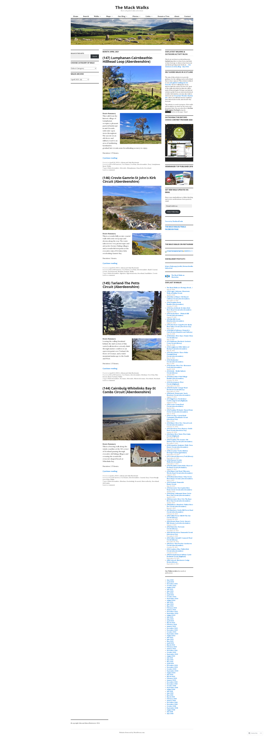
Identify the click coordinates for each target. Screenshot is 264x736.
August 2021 (171, 656)
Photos (135, 16)
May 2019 (170, 695)
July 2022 (170, 637)
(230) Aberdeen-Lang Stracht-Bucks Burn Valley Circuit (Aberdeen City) (179, 325)
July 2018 (170, 712)
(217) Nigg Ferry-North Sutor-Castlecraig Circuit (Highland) (177, 400)
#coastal (138, 481)
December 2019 (172, 682)
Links (148, 16)
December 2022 (172, 628)
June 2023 (170, 619)
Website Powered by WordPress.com (131, 732)
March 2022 (171, 645)
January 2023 (171, 626)
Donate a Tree (163, 16)
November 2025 (172, 584)
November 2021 (172, 650)
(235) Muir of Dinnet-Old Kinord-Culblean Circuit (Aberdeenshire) (178, 298)
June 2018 (170, 713)
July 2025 (170, 589)
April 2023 (170, 621)
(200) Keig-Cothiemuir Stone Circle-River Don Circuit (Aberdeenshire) (179, 494)
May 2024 (170, 606)
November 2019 (172, 684)
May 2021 (170, 662)
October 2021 (171, 652)
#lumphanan (131, 168)
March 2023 (171, 623)
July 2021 (170, 658)
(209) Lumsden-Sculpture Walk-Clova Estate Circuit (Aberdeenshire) (180, 446)
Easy (149, 164)
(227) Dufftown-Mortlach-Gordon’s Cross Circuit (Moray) (179, 342)
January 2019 (171, 700)
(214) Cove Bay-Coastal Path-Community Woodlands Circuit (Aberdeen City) (177, 417)
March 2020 (171, 676)
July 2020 (170, 675)
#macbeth (140, 168)
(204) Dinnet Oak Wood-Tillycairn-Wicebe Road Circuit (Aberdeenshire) (179, 472)
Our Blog (121, 16)
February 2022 (172, 647)
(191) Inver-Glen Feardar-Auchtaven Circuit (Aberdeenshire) (179, 544)
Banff (149, 270)
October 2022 (171, 632)
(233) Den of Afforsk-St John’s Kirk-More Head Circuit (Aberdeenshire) (179, 309)
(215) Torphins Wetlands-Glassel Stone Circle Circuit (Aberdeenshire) (180, 411)
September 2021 (172, 654)
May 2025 (170, 593)
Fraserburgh (154, 478)
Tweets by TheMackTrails (174, 221)
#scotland (147, 168)
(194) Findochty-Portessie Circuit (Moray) (175, 528)
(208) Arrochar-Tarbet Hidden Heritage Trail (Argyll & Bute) (177, 452)
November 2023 (172, 611)
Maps (108, 16)
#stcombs (106, 483)
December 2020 (172, 665)
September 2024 (172, 598)
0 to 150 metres (114, 478)
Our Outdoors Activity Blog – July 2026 (178, 66)
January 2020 (171, 680)
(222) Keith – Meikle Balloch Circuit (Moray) (176, 372)
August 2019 (171, 689)
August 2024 (171, 600)
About (176, 16)
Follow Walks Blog (172, 212)
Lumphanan (156, 164)
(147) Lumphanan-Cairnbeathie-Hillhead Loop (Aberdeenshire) (128, 60)
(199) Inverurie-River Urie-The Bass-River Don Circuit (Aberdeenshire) (179, 500)
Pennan (126, 271)
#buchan (123, 481)
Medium (121, 271)
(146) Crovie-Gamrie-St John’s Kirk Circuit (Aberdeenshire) (129, 179)
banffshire (148, 273)
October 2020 (171, 669)
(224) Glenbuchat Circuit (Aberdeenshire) (175, 361)
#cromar (123, 378)
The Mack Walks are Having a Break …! (180, 288)
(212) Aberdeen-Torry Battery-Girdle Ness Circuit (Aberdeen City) (179, 429)
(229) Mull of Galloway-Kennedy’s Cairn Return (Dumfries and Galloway (179, 331)
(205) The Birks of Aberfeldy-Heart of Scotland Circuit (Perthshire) (179, 466)
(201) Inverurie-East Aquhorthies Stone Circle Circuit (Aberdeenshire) (179, 489)
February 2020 (172, 678)
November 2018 (172, 704)
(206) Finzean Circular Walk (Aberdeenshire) (174, 461)
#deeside (123, 168)
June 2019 (170, 693)
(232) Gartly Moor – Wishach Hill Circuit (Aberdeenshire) (178, 314)
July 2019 (170, 691)
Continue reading (110, 158)
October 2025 (171, 585)
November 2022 (172, 630)
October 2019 (171, 686)
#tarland (157, 378)
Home (75, 16)
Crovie (105, 271)
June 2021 (170, 660)
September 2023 (172, 613)
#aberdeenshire (113, 168)
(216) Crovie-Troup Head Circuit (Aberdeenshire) (175, 405)
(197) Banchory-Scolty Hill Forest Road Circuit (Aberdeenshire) (180, 511)
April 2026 (170, 582)
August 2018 (171, 710)
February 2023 (172, 624)
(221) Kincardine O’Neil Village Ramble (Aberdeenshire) (177, 377)
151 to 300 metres (115, 164)
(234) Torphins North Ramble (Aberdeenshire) (175, 303)
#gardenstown (131, 273)
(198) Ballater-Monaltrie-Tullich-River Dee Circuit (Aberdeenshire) (180, 505)
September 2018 (172, 708)
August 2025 (171, 587)
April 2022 (170, 643)
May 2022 (170, 641)
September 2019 (172, 687)
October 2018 (171, 706)
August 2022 (171, 636)
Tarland (115, 377)
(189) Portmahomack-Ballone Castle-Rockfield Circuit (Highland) (179, 555)
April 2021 (170, 663)
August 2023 (171, 615)
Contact (187, 16)
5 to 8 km (133, 164)
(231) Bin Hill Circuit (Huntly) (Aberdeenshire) (175, 320)
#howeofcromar (139, 378)
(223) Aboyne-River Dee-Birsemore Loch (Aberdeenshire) (179, 366)
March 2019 (171, 697)
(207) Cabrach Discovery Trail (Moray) (180, 456)
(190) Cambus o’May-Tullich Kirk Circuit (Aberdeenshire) (178, 550)
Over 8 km (151, 375)
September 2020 (172, 671)
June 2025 (170, 591)
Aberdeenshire (142, 164)
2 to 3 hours (126, 164)
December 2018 (172, 702)
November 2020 (172, 667)
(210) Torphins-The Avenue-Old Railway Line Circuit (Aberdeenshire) (179, 440)
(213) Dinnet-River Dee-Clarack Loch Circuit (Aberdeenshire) (179, 424)
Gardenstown (112, 271)
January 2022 (171, 649)
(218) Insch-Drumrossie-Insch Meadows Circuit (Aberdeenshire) (178, 394)
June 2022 (170, 639)
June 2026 (170, 580)
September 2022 (172, 634)
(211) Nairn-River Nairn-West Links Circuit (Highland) (178, 435)
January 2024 (171, 610)
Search (86, 16)
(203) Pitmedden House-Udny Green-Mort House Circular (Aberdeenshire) (180, 478)
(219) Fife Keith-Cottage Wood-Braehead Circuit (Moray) (177, 389)
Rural (104, 166)
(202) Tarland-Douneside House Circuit (175, 483)
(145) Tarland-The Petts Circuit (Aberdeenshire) (121, 285)
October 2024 (171, 597)
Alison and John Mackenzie (130, 162)
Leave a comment (109, 170)
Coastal (154, 270)
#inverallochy (146, 481)
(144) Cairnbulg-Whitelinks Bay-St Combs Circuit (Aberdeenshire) (129, 390)
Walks (96, 16)
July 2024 (170, 602)
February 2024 (172, 608)
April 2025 (170, 595)
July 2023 (170, 617)
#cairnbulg (130, 481)
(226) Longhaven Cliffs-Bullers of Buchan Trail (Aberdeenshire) (178, 348)
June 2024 (170, 604)
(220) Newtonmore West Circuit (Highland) (175, 383)
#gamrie (123, 273)
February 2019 (172, 699)
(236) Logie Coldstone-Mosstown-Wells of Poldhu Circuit (178, 292)
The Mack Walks (132, 7)
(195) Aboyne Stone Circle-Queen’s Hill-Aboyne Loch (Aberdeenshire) (178, 522)
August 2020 (171, 673)
